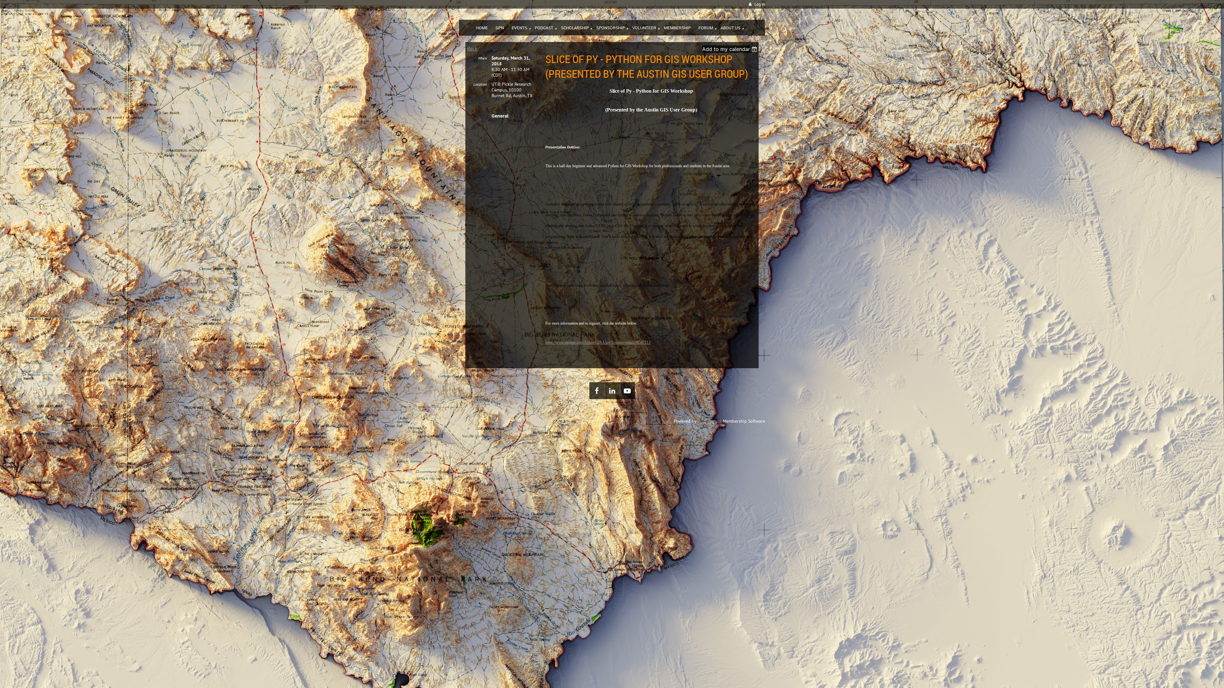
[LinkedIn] (612, 390)
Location (480, 84)
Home (470, 378)
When (482, 58)
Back (472, 48)
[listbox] (730, 49)
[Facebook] (596, 390)
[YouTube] (627, 390)
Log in (759, 4)
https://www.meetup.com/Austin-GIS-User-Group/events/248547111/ (598, 342)
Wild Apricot (709, 421)
